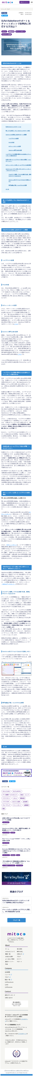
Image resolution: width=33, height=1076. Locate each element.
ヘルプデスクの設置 (14, 138)
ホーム (3, 9)
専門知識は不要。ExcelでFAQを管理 (18, 185)
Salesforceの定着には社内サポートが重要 (16, 134)
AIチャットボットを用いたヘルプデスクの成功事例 (18, 165)
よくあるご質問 (9, 959)
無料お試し (20, 951)
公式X (6, 985)
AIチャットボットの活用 (15, 146)
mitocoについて (10, 951)
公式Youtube (8, 987)
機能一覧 (7, 954)
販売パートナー (9, 961)
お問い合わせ (9, 998)
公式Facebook (9, 982)
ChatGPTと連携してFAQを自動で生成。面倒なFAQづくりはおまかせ (20, 175)
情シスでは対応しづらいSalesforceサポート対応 (18, 130)
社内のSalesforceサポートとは (13, 126)
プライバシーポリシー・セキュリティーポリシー (16, 1070)
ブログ (8, 9)
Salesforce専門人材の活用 (15, 150)
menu (32, 2)
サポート (19, 961)
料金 (6, 964)
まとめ (7, 189)
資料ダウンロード (24, 2)
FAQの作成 (11, 142)
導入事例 (19, 949)
